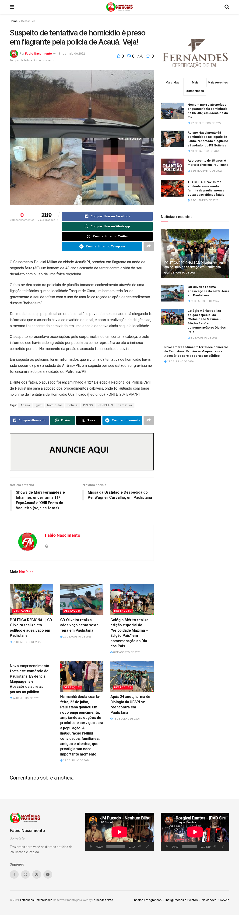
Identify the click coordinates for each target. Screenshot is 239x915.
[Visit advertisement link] (82, 452)
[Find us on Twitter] (36, 874)
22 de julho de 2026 (75, 760)
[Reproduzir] (91, 846)
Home (14, 21)
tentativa (125, 405)
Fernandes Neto (102, 900)
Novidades (209, 900)
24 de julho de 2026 (25, 698)
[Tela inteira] (147, 846)
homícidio (54, 405)
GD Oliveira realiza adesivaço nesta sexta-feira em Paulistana (80, 625)
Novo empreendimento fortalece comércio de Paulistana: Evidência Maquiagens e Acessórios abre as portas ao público (196, 351)
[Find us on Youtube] (47, 874)
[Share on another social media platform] (149, 246)
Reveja (224, 900)
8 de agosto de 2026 (126, 652)
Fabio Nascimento (38, 53)
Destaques (28, 21)
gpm (38, 405)
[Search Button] (227, 7)
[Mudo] (139, 846)
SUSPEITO (105, 405)
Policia (72, 405)
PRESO (88, 405)
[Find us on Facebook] (14, 874)
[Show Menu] (12, 7)
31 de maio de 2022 (72, 53)
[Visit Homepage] (119, 7)
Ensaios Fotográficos (147, 900)
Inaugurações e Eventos (181, 900)
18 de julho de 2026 (126, 718)
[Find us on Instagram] (25, 874)
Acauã (25, 405)
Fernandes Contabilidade (36, 900)
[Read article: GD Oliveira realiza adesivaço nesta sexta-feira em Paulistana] (82, 599)
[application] (119, 832)
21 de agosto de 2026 (26, 642)
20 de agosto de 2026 (76, 636)
